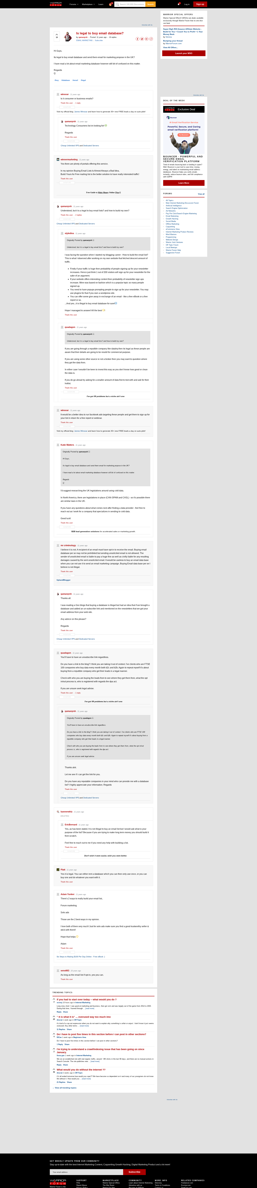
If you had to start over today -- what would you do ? (87, 999)
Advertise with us (135, 1185)
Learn (101, 4)
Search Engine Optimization (177, 208)
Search (150, 4)
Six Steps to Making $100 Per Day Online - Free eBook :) (81, 957)
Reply (59, 1012)
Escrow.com (186, 1185)
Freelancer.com (187, 1183)
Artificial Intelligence (174, 206)
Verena (169, 37)
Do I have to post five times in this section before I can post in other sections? (101, 1034)
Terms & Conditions (162, 1185)
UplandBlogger (63, 580)
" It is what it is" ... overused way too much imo (84, 1017)
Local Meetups (171, 247)
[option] (184, 146)
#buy (57, 80)
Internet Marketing (82, 1003)
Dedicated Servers (91, 145)
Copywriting (170, 227)
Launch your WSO (183, 53)
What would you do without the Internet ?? (81, 1069)
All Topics (169, 200)
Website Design (172, 240)
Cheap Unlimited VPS (70, 145)
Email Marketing (172, 216)
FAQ (78, 1183)
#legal (83, 80)
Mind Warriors (171, 234)
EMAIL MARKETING (84, 40)
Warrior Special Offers (111, 1183)
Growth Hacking (172, 219)
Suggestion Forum (173, 253)
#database (65, 80)
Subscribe (99, 40)
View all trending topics (64, 1088)
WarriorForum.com (174, 43)
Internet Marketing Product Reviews (180, 232)
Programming (171, 237)
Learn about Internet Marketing (140, 1183)
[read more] (89, 1008)
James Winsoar (80, 112)
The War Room (108, 1185)
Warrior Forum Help (173, 250)
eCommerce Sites (173, 229)
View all (201, 194)
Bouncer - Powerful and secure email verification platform (183, 159)
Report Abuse (81, 1185)
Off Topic (78, 1020)
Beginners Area (79, 1037)
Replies (61, 1029)
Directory (158, 1183)
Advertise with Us (147, 25)
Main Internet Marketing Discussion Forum (182, 203)
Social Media (171, 221)
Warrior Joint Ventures (174, 242)
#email (75, 80)
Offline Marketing (172, 224)
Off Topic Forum (172, 245)
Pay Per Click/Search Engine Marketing (181, 214)
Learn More (183, 183)
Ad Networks (171, 211)
